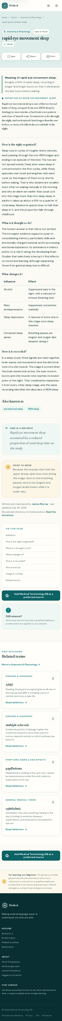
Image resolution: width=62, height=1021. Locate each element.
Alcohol (8, 289)
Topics (14, 17)
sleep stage (32, 385)
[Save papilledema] (53, 762)
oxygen (47, 337)
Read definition (16, 702)
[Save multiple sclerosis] (53, 718)
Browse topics (8, 938)
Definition (11, 535)
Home (4, 17)
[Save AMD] (53, 678)
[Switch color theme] (56, 5)
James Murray (40, 503)
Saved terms (8, 947)
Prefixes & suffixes (10, 942)
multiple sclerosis (17, 725)
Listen (10, 44)
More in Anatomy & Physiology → (21, 664)
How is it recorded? (15, 561)
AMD (9, 685)
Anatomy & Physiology (30, 17)
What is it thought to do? (18, 548)
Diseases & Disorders (19, 676)
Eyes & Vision (41, 31)
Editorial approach (11, 966)
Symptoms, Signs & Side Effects (26, 760)
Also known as (13, 567)
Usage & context (14, 573)
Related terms (13, 580)
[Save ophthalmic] (53, 802)
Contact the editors (11, 970)
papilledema (14, 768)
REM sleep (52, 389)
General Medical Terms (21, 800)
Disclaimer (47, 1015)
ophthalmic (13, 808)
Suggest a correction (11, 975)
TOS (37, 1015)
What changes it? (15, 554)
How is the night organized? (20, 541)
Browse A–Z (7, 933)
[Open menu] (48, 5)
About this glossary (11, 961)
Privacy (29, 1015)
